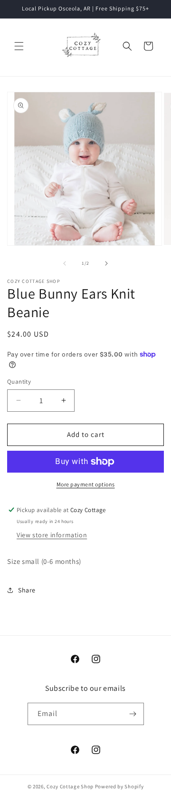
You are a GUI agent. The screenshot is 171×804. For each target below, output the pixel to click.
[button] (19, 46)
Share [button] (27, 590)
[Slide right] (106, 263)
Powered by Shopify (119, 786)
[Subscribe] (133, 714)
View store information (52, 535)
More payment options (86, 484)
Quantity (19, 382)
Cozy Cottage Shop (70, 786)
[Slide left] (64, 263)
